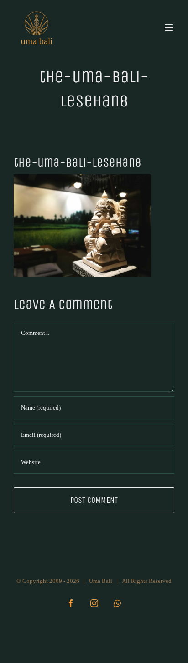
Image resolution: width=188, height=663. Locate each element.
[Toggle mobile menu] (169, 27)
